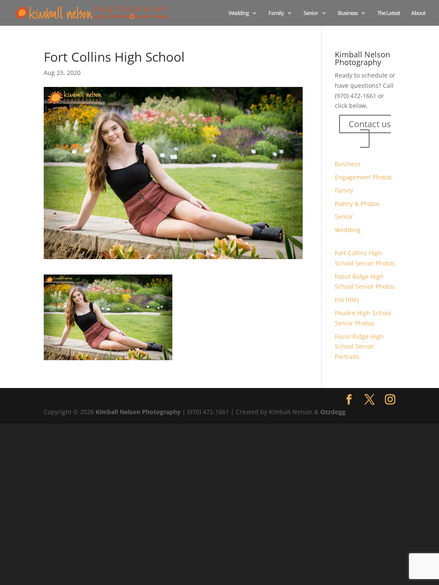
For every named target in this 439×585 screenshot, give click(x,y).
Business (348, 13)
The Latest (388, 13)
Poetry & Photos (357, 204)
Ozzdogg (333, 412)
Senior (311, 13)
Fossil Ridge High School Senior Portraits (359, 346)
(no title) (346, 299)
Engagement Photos (363, 177)
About (418, 13)
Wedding (239, 13)
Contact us (370, 124)
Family (276, 13)
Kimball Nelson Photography (138, 412)
